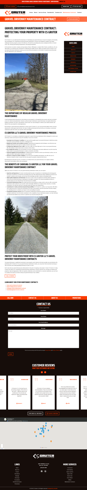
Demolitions (73, 56)
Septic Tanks (69, 473)
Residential (50, 12)
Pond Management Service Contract (15, 289)
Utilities (69, 479)
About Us (73, 49)
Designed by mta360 (52, 488)
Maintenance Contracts (69, 12)
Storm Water (70, 477)
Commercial (58, 12)
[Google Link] (45, 471)
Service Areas (42, 12)
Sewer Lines (69, 475)
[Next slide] (45, 372)
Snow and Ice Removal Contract (14, 285)
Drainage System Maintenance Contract (16, 288)
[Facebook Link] (41, 471)
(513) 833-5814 (77, 6)
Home (31, 12)
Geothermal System (73, 68)
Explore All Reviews (35, 413)
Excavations (73, 65)
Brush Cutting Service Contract (14, 286)
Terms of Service (56, 350)
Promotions (66, 6)
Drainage (73, 59)
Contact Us (62, 1)
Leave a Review (11, 6)
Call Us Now (10, 276)
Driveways (73, 62)
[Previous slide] (42, 372)
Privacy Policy (48, 350)
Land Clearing (70, 469)
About (36, 12)
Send (10, 354)
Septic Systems (69, 471)
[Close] (84, 2)
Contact (79, 12)
